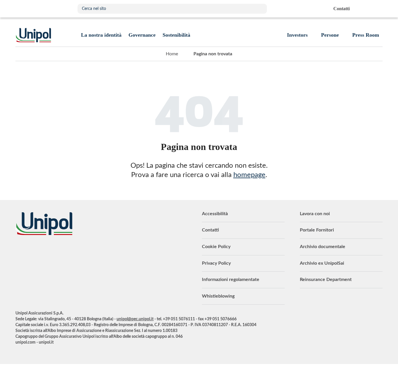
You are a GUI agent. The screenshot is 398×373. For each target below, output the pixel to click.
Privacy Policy (216, 263)
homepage (249, 175)
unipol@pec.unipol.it (135, 319)
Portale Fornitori (317, 230)
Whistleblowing (218, 296)
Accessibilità (215, 213)
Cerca (260, 9)
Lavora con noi (315, 213)
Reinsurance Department (326, 279)
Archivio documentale (322, 246)
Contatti (210, 230)
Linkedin (34, 251)
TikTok (92, 251)
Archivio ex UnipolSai (322, 263)
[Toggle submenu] (101, 35)
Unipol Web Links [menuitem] (378, 8)
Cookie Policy (216, 246)
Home (172, 54)
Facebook (63, 251)
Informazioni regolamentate (230, 279)
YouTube (19, 251)
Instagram (78, 251)
